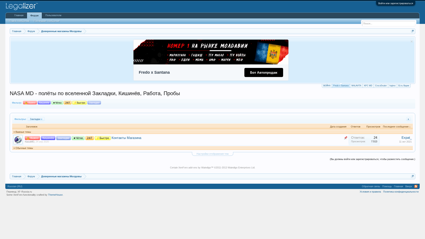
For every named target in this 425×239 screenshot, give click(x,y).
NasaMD (29, 141)
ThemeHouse (55, 194)
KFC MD (368, 86)
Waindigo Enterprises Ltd (241, 167)
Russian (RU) (15, 186)
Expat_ (407, 137)
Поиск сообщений (19, 21)
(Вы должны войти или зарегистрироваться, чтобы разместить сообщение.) (372, 159)
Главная (18, 15)
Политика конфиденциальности (401, 191)
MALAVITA (356, 86)
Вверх (408, 186)
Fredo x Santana (341, 86)
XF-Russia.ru (24, 191)
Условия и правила (370, 191)
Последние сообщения (47, 21)
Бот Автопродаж (263, 72)
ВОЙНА (326, 86)
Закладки (36, 119)
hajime (393, 86)
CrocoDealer (381, 86)
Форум (34, 15)
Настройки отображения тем (213, 153)
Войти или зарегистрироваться (395, 3)
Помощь (387, 186)
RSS (415, 186)
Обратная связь (371, 186)
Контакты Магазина (126, 138)
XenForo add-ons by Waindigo (194, 167)
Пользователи (53, 15)
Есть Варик (403, 86)
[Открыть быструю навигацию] (412, 31)
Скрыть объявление (411, 41)
